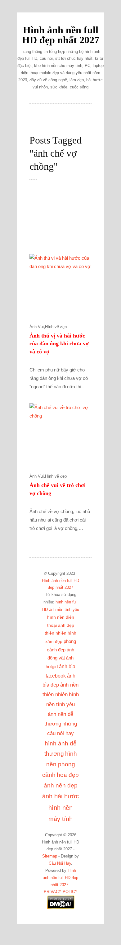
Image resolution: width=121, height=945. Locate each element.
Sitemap (49, 856)
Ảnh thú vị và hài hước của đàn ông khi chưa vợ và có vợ (59, 344)
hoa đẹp (68, 775)
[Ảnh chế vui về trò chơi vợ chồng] (60, 434)
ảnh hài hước (60, 796)
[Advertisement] (66, 220)
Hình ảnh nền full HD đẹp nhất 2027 (60, 35)
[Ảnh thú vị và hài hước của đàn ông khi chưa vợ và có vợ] (60, 285)
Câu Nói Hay (60, 863)
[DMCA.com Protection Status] (60, 908)
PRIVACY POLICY (61, 892)
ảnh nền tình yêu (64, 609)
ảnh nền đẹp (61, 785)
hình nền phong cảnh (59, 764)
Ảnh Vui (36, 327)
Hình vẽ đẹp (56, 327)
